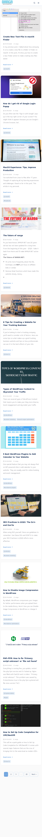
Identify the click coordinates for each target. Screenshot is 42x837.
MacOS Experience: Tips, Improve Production (19, 169)
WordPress (8, 415)
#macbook (7, 201)
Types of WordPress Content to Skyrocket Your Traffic (18, 390)
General (7, 133)
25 (27, 774)
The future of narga (13, 235)
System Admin (9, 693)
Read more (7, 64)
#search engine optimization (25, 419)
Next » (34, 774)
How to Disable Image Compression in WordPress (20, 591)
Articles (7, 551)
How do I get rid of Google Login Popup (19, 105)
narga (16, 44)
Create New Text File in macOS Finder (18, 38)
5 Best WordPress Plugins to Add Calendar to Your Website (19, 455)
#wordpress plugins (10, 487)
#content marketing (9, 419)
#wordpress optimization (11, 623)
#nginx (6, 697)
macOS (7, 69)
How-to (7, 354)
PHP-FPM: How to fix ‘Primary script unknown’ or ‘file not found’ (20, 660)
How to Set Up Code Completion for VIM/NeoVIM (20, 733)
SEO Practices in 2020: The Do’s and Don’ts (19, 523)
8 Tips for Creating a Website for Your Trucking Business (19, 323)
